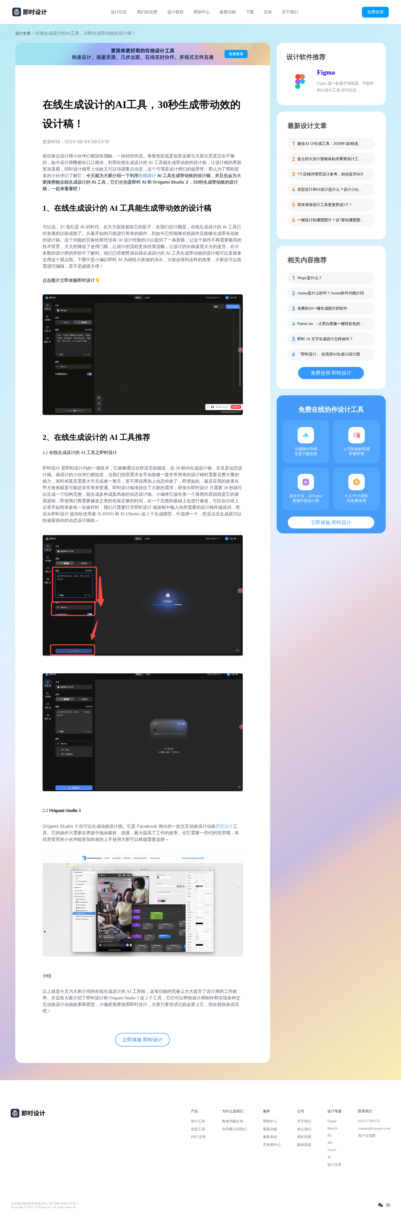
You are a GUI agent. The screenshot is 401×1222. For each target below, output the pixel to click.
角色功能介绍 (232, 1121)
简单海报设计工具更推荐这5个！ (325, 205)
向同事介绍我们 (234, 1129)
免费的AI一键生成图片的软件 (322, 308)
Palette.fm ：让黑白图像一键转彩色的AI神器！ (331, 324)
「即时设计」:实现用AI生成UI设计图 (328, 354)
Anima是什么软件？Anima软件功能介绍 (330, 293)
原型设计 (224, 826)
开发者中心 (272, 1145)
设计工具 (198, 1121)
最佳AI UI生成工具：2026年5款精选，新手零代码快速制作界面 (331, 144)
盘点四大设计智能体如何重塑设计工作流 (331, 159)
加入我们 (304, 1129)
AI (329, 1157)
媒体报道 (304, 1145)
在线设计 (147, 175)
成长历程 (304, 1137)
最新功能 (228, 12)
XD (329, 1143)
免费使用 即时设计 (331, 373)
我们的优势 (147, 12)
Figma (326, 72)
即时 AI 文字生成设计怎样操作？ (325, 339)
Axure (331, 1150)
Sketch (332, 1128)
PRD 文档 (198, 1137)
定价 (268, 12)
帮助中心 (201, 12)
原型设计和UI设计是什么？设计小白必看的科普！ (331, 189)
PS (329, 1135)
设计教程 (175, 12)
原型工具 (198, 1129)
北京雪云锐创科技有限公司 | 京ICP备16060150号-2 (44, 1203)
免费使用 (375, 12)
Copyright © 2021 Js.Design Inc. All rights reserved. (44, 1207)
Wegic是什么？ (309, 278)
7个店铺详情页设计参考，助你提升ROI (330, 174)
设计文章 (23, 33)
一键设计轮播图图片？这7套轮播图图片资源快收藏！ (331, 220)
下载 (250, 12)
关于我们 (290, 12)
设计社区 (119, 12)
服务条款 (270, 1137)
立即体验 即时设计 (142, 1039)
